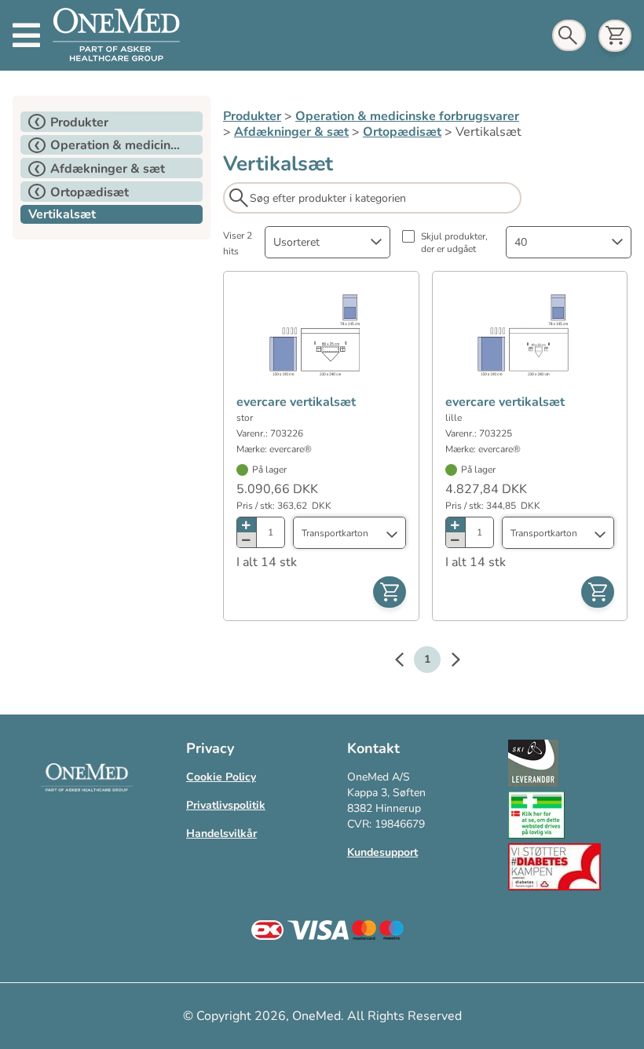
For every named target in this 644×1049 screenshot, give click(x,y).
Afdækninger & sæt (291, 132)
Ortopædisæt (402, 132)
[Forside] (116, 35)
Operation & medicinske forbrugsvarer (407, 116)
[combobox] (327, 242)
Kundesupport (382, 852)
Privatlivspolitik (225, 805)
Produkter (252, 116)
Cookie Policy (221, 776)
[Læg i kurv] (389, 592)
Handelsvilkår (221, 833)
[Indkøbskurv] (614, 36)
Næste (448, 662)
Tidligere (407, 662)
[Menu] (26, 35)
